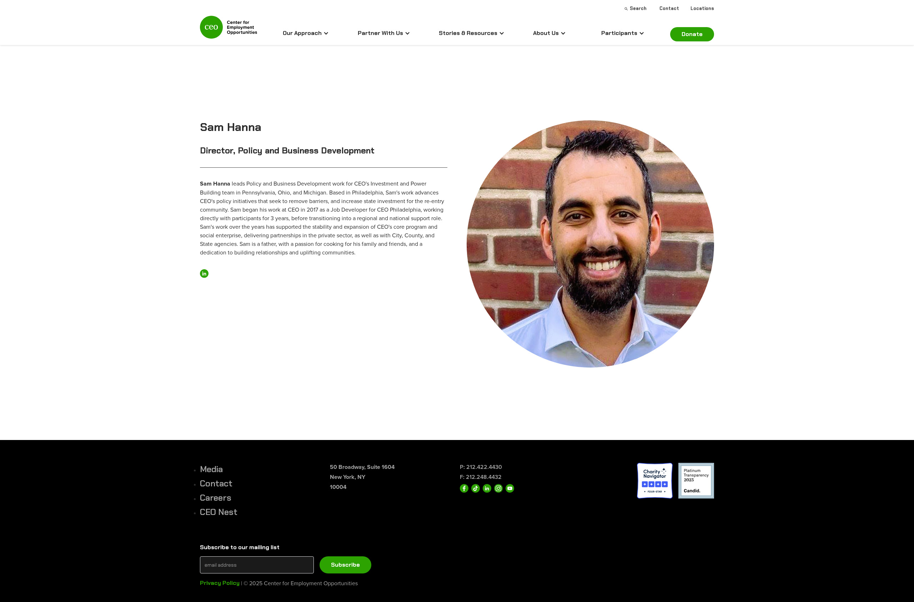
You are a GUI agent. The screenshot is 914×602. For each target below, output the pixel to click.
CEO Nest (218, 511)
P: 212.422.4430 (481, 467)
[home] (228, 30)
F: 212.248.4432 (481, 477)
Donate (692, 34)
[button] (306, 33)
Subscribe (345, 564)
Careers (215, 497)
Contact (216, 483)
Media (211, 469)
